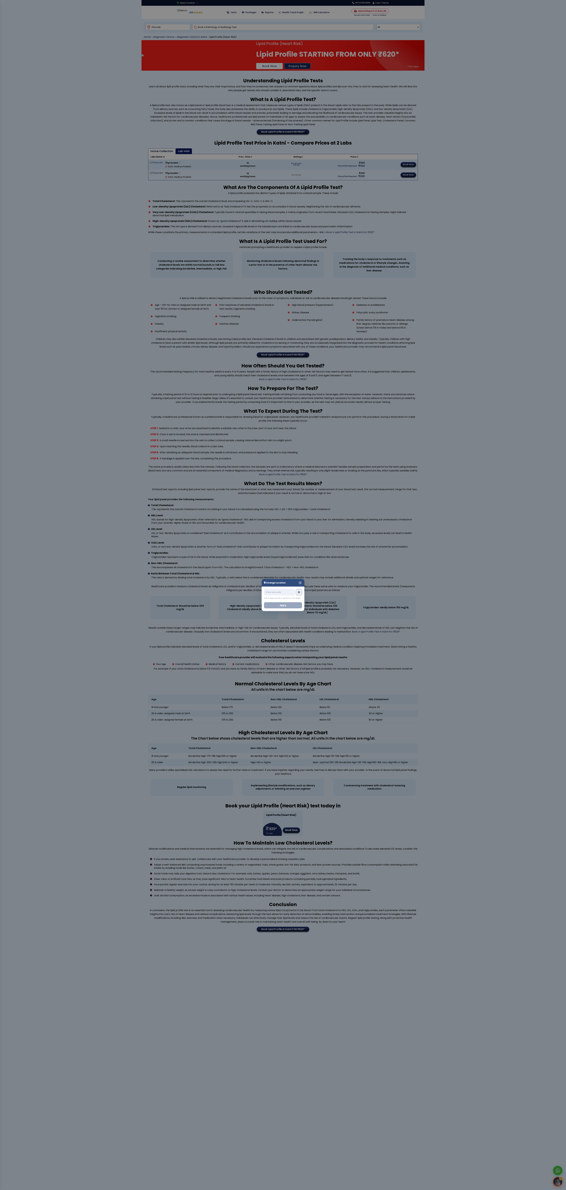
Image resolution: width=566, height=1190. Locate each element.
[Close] (300, 583)
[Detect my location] (299, 592)
